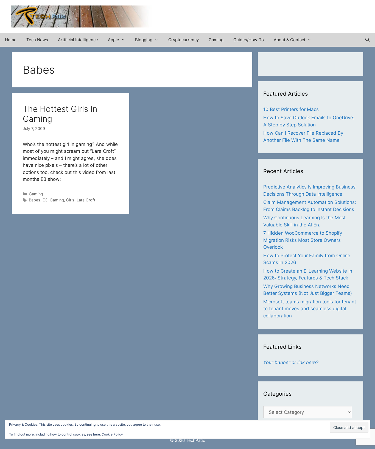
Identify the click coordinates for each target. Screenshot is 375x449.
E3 (45, 200)
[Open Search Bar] (367, 40)
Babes (34, 200)
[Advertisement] (300, 13)
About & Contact (289, 39)
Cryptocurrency (183, 39)
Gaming (216, 39)
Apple (113, 39)
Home (10, 39)
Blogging (143, 39)
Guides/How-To (248, 39)
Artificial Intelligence (78, 39)
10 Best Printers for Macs (291, 109)
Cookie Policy (112, 434)
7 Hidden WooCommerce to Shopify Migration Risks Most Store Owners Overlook (302, 240)
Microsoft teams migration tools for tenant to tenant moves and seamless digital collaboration (309, 308)
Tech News (37, 39)
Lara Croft (86, 200)
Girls (70, 200)
